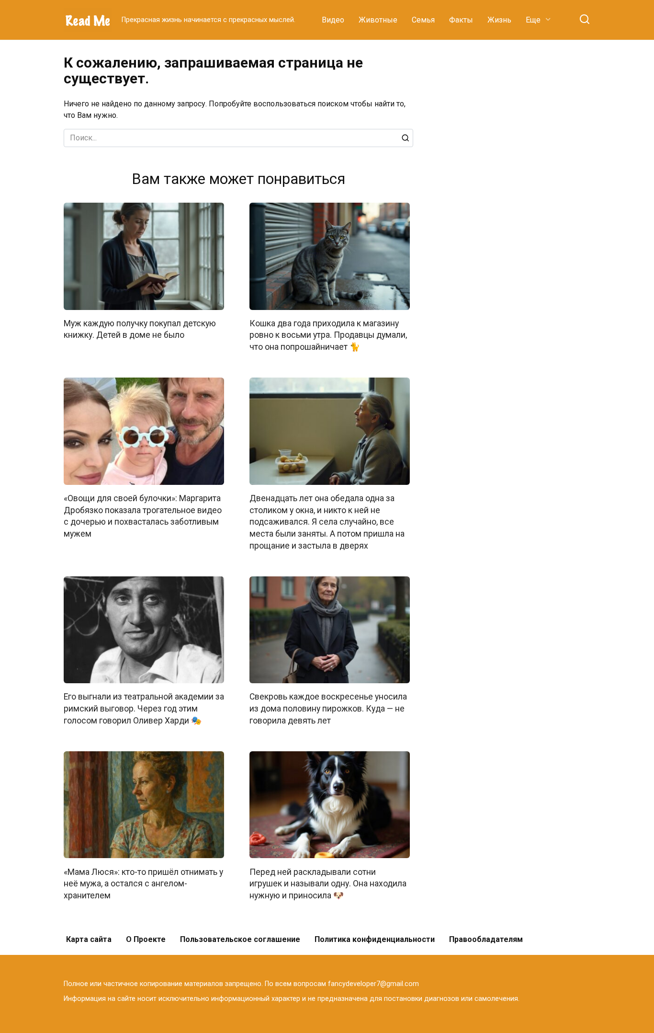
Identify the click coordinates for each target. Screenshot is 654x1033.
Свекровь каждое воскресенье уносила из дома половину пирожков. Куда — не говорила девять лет (328, 708)
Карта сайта (89, 939)
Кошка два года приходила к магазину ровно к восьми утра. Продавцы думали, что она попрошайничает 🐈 (328, 335)
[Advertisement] (518, 198)
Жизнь (499, 19)
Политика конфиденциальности (375, 939)
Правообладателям (486, 939)
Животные (378, 19)
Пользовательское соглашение (240, 939)
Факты (461, 19)
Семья (423, 19)
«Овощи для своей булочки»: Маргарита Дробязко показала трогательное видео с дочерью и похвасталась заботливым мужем (143, 516)
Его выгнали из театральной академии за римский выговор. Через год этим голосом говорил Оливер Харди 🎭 (144, 708)
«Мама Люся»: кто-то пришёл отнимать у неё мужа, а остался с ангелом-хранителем (143, 883)
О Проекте (146, 939)
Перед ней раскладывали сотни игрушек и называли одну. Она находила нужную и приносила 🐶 (327, 883)
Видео (333, 19)
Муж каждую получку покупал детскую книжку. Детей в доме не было (140, 329)
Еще (533, 19)
